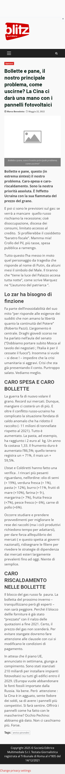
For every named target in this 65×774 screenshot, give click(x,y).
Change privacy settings (15, 770)
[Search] (56, 53)
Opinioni (9, 63)
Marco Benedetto (15, 111)
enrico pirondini (21, 732)
